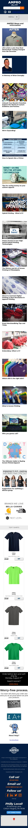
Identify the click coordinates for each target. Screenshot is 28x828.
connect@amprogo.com (14, 787)
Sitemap (14, 798)
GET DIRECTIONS (14, 812)
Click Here (13, 684)
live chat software (14, 740)
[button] (17, 17)
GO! (19, 559)
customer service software (18, 11)
